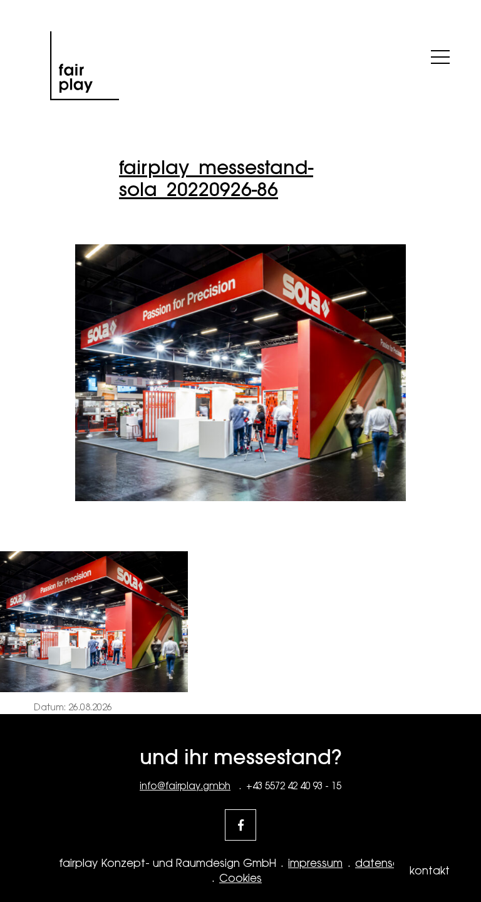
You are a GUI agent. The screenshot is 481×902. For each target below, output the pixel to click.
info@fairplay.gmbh (185, 785)
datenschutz (388, 863)
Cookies (240, 878)
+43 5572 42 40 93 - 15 (293, 785)
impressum (315, 863)
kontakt (430, 870)
